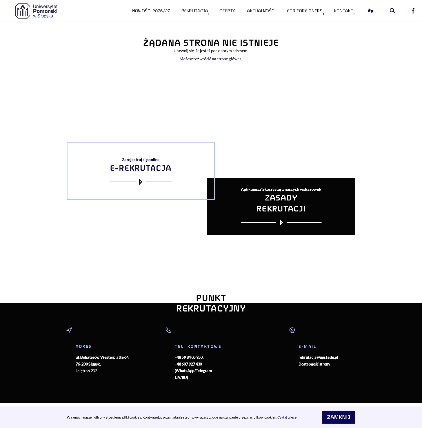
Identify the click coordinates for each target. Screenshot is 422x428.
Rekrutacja (194, 10)
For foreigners (304, 10)
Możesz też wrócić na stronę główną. (211, 58)
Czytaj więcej (287, 417)
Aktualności (261, 10)
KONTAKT (343, 10)
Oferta (227, 10)
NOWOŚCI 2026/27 (151, 10)
